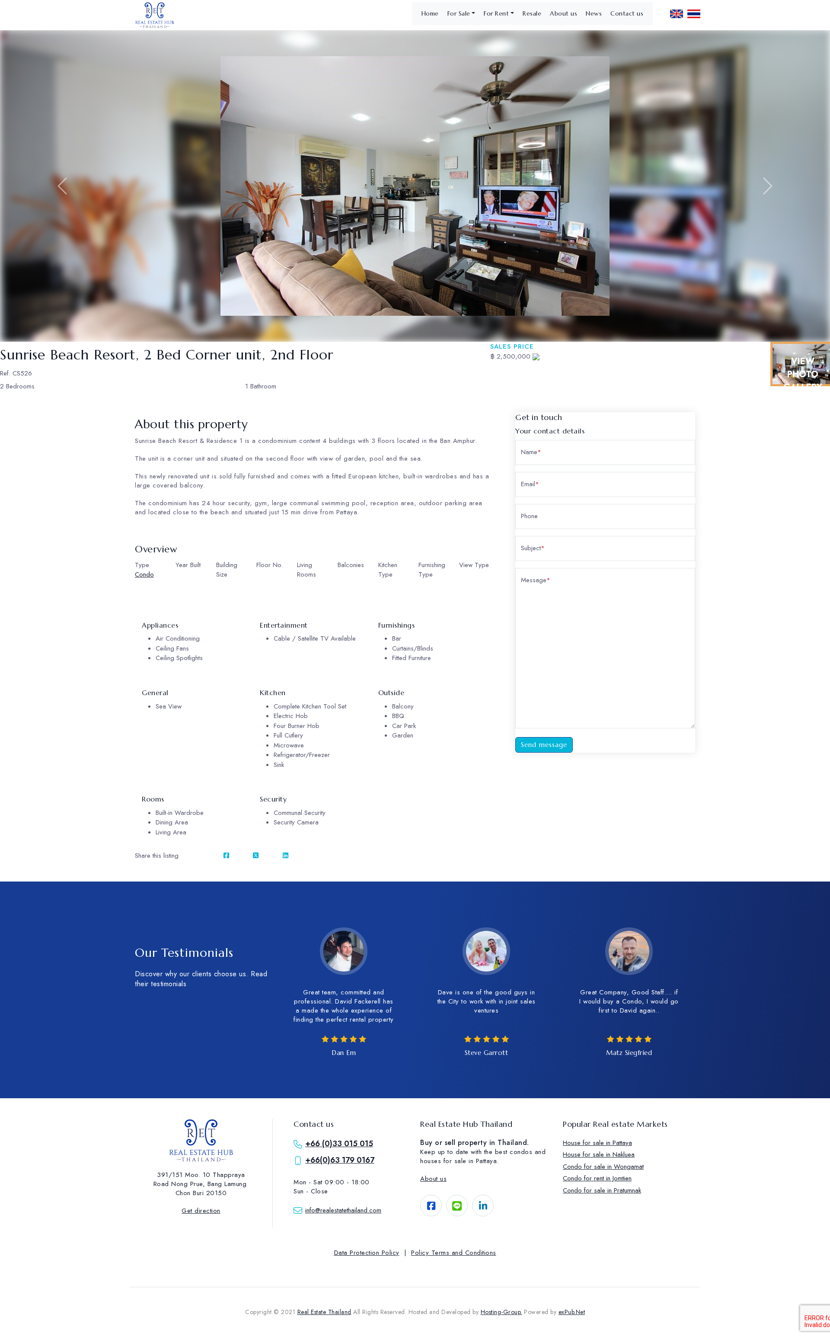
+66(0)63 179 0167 (339, 1160)
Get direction (201, 1210)
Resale (532, 13)
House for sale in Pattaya (597, 1143)
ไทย (693, 14)
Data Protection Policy (366, 1252)
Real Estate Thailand (324, 1312)
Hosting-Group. (501, 1312)
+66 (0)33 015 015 (339, 1143)
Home (430, 13)
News (594, 13)
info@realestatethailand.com (343, 1210)
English (676, 14)
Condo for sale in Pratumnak (602, 1190)
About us (563, 13)
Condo (144, 574)
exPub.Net (572, 1312)
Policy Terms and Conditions (453, 1252)
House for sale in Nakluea (599, 1154)
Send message (544, 745)
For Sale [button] (458, 13)
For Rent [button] (496, 13)
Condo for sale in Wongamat (603, 1166)
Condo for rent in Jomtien (597, 1178)
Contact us (626, 13)
